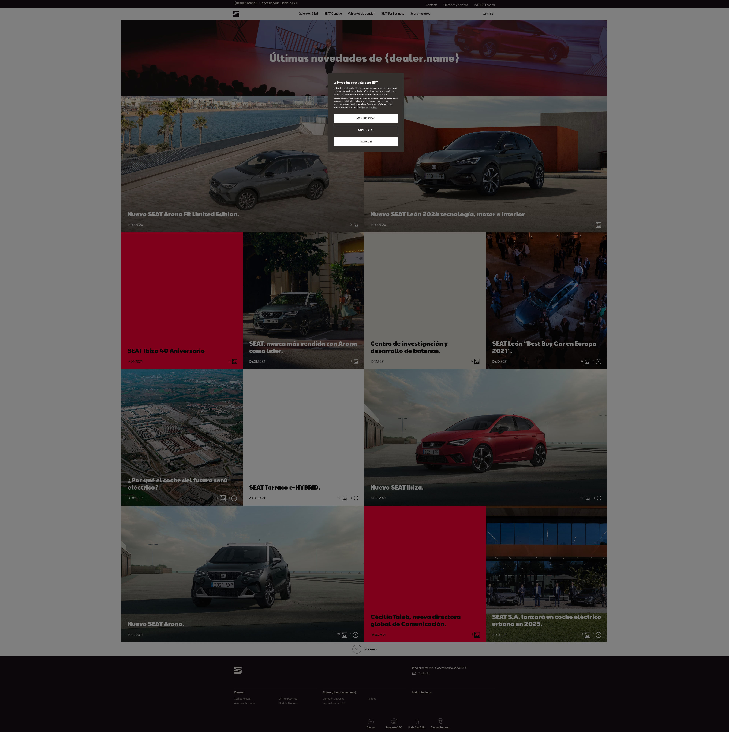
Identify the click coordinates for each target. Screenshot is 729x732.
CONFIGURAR (365, 130)
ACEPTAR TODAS (366, 118)
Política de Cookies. (368, 107)
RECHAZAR (366, 141)
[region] (366, 112)
